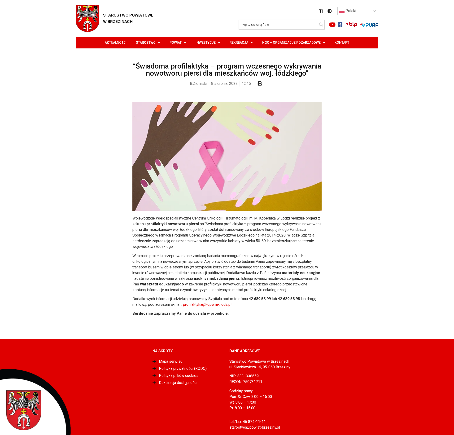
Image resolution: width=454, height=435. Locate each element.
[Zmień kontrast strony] (330, 11)
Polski (350, 11)
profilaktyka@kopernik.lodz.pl (207, 304)
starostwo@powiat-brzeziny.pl (254, 427)
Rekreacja (239, 42)
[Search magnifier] (321, 24)
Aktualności (116, 42)
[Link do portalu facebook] (340, 24)
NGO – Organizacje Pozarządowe (291, 42)
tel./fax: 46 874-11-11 (247, 421)
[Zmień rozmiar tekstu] (321, 11)
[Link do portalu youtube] (332, 24)
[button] (321, 11)
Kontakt (342, 42)
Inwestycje (206, 42)
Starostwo (146, 42)
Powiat (176, 42)
